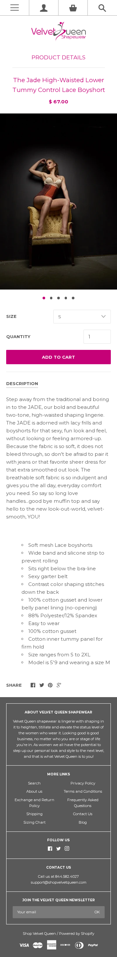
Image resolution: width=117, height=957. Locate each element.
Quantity (18, 336)
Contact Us (82, 814)
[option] (58, 201)
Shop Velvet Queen (39, 933)
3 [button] (58, 298)
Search (34, 783)
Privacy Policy (83, 783)
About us (34, 791)
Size (11, 316)
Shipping (34, 814)
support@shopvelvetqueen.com (58, 882)
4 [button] (66, 298)
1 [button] (44, 298)
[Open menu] (14, 7)
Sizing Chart (34, 822)
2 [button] (51, 298)
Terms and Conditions (83, 791)
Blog (83, 822)
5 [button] (73, 298)
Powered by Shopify (76, 933)
